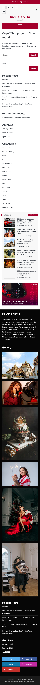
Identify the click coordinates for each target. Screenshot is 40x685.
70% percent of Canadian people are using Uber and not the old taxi (26, 262)
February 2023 (7, 133)
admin (21, 225)
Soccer (4, 191)
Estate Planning (8, 151)
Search (5, 63)
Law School (6, 171)
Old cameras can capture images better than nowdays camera (26, 273)
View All (31, 215)
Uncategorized (7, 207)
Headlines (6, 167)
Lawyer (4, 175)
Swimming (6, 203)
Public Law (6, 187)
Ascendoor (14, 682)
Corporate (6, 147)
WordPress (30, 682)
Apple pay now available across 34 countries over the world (26, 252)
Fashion (5, 155)
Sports (4, 195)
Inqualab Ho (20, 17)
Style (4, 199)
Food (4, 159)
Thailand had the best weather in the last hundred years (25, 242)
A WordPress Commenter (11, 118)
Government (7, 163)
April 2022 (6, 137)
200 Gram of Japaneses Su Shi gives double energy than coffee (25, 221)
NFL (3, 183)
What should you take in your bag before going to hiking (26, 231)
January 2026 (7, 129)
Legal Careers (7, 179)
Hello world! (6, 79)
